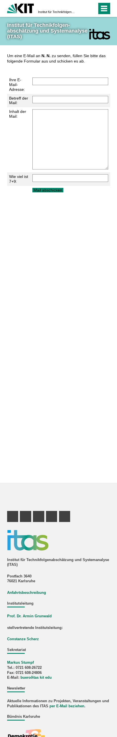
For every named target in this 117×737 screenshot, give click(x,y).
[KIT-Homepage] (20, 7)
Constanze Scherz (23, 639)
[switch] (82, 8)
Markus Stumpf (20, 663)
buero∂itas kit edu (36, 678)
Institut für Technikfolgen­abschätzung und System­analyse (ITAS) (57, 12)
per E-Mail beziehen (66, 706)
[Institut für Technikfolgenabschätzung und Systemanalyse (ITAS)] (99, 34)
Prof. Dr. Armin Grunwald (29, 616)
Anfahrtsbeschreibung (26, 593)
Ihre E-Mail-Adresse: (17, 85)
